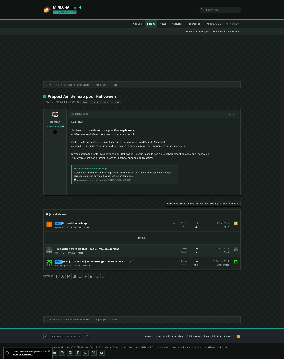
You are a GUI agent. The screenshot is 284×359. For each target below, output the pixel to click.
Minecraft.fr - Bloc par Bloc (67, 336)
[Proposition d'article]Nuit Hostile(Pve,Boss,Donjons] (87, 249)
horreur (97, 102)
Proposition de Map (74, 223)
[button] (184, 24)
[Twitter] (94, 353)
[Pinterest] (78, 353)
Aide (219, 336)
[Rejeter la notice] (48, 351)
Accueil (227, 336)
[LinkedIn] (70, 353)
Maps (86, 227)
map (106, 102)
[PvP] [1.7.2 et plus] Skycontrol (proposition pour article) (97, 261)
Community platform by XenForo (70, 347)
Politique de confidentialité (201, 336)
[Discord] (54, 353)
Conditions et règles (174, 336)
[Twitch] (86, 353)
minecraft (115, 102)
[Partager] (229, 114)
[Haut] (234, 336)
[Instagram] (62, 353)
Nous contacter (153, 336)
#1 (234, 114)
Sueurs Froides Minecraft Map (90, 168)
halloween (85, 102)
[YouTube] (102, 353)
